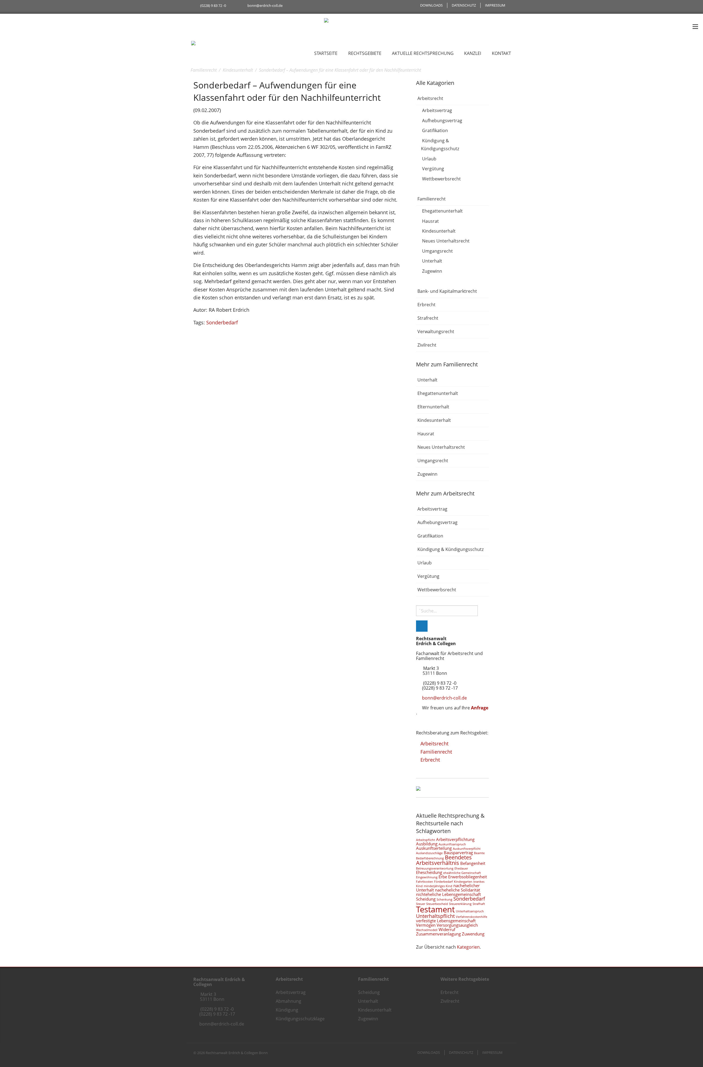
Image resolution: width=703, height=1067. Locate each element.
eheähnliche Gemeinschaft (462, 873)
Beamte (479, 853)
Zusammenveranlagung (438, 934)
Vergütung (433, 169)
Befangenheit (472, 863)
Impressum (495, 5)
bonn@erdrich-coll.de (265, 5)
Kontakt (501, 53)
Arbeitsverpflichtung (455, 839)
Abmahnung (288, 1001)
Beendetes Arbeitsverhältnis (444, 860)
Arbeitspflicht (425, 840)
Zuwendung (473, 934)
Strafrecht (427, 318)
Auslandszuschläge (429, 853)
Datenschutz (464, 5)
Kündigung (287, 1010)
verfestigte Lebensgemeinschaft (446, 920)
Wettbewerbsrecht (441, 179)
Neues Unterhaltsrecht (446, 241)
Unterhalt (432, 261)
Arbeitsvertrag (437, 111)
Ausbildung (426, 843)
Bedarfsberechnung (430, 858)
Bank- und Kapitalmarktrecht (447, 291)
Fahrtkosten (424, 882)
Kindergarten (463, 882)
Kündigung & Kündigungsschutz (440, 145)
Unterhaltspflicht (435, 916)
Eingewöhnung (426, 877)
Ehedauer (461, 868)
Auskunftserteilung (434, 848)
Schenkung (444, 899)
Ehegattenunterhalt (442, 211)
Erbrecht (426, 305)
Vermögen (426, 925)
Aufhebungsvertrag (442, 121)
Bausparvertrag (458, 852)
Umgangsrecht (437, 251)
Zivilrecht (426, 345)
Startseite (325, 53)
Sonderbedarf (222, 322)
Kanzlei (472, 53)
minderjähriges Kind (438, 886)
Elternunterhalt (433, 407)
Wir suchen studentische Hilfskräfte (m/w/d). (229, 16)
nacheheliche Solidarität (457, 890)
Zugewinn (432, 271)
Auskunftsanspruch (452, 844)
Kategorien (468, 947)
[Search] (422, 626)
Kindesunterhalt (439, 231)
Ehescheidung (429, 872)
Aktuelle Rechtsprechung (423, 53)
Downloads (431, 5)
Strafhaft (479, 904)
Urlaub (429, 159)
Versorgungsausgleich (457, 925)
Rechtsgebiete (364, 53)
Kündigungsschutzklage (300, 1018)
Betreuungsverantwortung (434, 868)
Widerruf (447, 929)
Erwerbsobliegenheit (467, 876)
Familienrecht (431, 199)
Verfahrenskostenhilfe (471, 917)
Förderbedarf (443, 882)
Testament (435, 909)
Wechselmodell (426, 930)
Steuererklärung (460, 904)
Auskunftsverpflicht (467, 849)
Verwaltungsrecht (435, 331)
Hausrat (430, 221)
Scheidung (426, 899)
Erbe (443, 876)
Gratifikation (435, 131)
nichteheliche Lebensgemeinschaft (448, 894)
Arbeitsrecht (430, 98)
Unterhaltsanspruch (470, 911)
